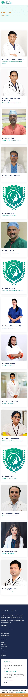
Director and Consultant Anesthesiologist (11, 102)
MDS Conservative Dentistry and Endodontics (12, 440)
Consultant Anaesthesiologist (9, 178)
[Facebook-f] (4, 682)
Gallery (3, 648)
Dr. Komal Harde (8, 213)
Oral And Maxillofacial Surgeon (9, 215)
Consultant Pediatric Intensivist (9, 478)
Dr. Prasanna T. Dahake (11, 514)
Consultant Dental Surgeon (8, 328)
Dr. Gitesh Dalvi (8, 251)
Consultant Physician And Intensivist (10, 253)
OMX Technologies (21, 692)
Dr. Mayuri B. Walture (10, 551)
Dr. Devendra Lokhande (11, 176)
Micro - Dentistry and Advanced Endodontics (12, 290)
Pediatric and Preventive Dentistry (10, 515)
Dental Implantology (5, 635)
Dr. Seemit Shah (8, 138)
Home (2, 15)
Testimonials (4, 650)
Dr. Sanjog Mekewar (9, 589)
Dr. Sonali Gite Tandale (10, 438)
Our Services (4, 646)
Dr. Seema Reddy (8, 363)
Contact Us (4, 655)
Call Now (22, 695)
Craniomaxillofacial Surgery (7, 629)
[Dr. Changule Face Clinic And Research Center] (6, 3)
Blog (2, 653)
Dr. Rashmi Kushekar (10, 401)
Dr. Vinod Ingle (7, 476)
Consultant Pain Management (9, 591)
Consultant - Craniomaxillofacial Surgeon (11, 140)
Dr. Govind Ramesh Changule (13, 59)
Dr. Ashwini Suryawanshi (11, 326)
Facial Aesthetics (5, 633)
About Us (3, 644)
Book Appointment (8, 695)
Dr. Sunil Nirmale (8, 288)
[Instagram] (6, 682)
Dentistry (3, 631)
